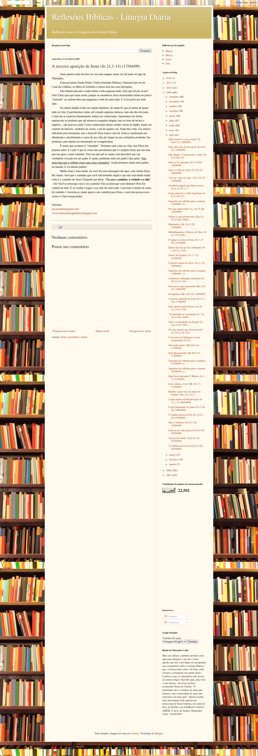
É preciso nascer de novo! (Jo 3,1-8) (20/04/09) (186, 264)
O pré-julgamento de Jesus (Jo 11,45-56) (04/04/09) (187, 408)
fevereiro (174, 459)
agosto (172, 115)
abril (171, 135)
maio (172, 130)
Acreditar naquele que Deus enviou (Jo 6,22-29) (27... (185, 187)
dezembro (174, 96)
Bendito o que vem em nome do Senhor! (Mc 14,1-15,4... (184, 393)
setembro (174, 111)
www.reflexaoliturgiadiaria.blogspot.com (74, 213)
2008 (169, 470)
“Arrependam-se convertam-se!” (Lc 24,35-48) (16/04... (186, 315)
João (168, 63)
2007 (169, 475)
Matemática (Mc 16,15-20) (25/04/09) (181, 226)
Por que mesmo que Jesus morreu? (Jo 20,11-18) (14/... (185, 331)
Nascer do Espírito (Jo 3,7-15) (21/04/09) (183, 256)
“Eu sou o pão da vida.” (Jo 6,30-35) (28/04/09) (186, 179)
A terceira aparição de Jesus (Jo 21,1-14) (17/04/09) (187, 300)
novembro (174, 101)
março (172, 454)
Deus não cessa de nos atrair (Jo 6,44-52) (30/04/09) (187, 148)
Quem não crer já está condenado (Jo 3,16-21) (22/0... (186, 249)
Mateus (169, 51)
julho (172, 120)
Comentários (173, 622)
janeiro (173, 464)
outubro (173, 106)
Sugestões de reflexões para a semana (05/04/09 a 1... (186, 370)
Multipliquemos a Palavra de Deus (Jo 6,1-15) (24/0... (187, 233)
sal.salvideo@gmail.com (65, 208)
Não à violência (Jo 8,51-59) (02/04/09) (182, 424)
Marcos (169, 55)
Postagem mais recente (64, 331)
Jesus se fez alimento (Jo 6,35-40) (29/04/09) (185, 164)
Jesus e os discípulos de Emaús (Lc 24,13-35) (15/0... (185, 323)
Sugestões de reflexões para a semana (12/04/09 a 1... (186, 362)
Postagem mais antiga (140, 331)
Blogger (159, 733)
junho (172, 125)
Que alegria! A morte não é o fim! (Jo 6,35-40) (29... (187, 156)
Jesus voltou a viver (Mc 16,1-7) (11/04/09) (184, 385)
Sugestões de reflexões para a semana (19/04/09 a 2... (186, 272)
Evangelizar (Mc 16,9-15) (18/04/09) (187, 294)
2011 (169, 82)
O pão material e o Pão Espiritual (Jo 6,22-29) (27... (186, 195)
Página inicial (102, 331)
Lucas (168, 59)
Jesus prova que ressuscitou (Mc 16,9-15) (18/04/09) (187, 288)
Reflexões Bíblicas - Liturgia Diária (111, 16)
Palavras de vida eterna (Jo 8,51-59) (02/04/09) (186, 432)
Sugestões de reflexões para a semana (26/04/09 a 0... (186, 202)
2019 (169, 78)
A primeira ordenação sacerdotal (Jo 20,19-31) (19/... (186, 280)
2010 (169, 87)
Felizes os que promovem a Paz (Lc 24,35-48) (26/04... (186, 218)
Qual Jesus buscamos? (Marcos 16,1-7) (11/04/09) (186, 377)
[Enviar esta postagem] (60, 226)
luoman (135, 733)
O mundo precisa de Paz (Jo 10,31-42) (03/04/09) (185, 416)
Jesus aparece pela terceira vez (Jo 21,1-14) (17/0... (185, 308)
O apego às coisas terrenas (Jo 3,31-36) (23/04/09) (186, 241)
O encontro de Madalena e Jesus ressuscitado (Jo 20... (184, 339)
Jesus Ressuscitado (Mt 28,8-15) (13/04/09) (184, 354)
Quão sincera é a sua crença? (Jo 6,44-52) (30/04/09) (184, 140)
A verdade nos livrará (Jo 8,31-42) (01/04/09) (185, 447)
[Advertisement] (184, 550)
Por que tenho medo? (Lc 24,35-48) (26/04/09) (186, 210)
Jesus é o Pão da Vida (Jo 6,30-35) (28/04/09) (185, 171)
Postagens (172, 616)
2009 (169, 92)
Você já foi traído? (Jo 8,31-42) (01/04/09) (184, 439)
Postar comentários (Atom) (74, 337)
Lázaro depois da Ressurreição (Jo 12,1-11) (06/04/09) (185, 401)
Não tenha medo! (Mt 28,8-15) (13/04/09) (183, 347)
